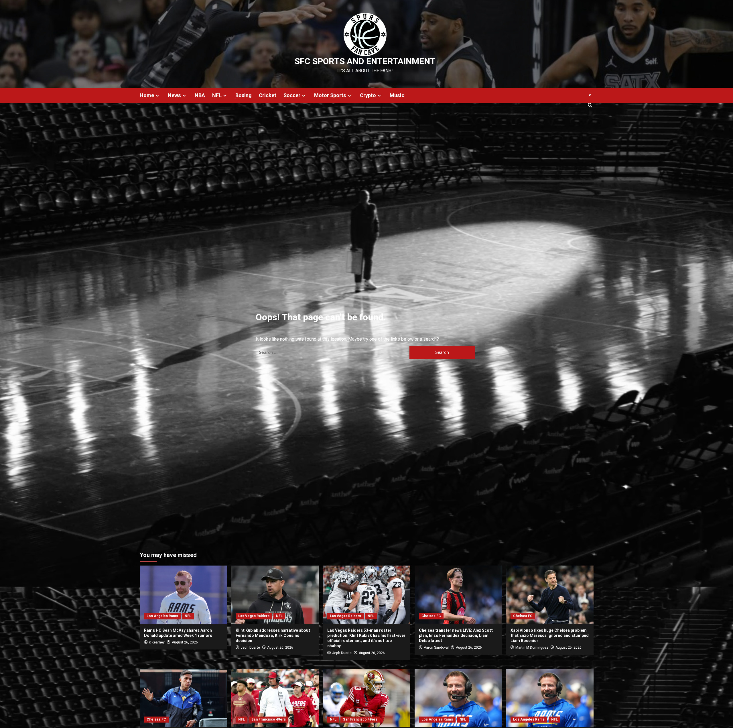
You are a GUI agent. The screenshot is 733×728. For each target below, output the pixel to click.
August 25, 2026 (568, 647)
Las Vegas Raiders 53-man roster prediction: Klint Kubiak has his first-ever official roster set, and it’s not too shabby (366, 638)
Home (147, 95)
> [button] (590, 94)
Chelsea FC (431, 616)
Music (397, 95)
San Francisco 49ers (268, 719)
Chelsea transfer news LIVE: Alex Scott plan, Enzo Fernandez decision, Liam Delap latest (456, 635)
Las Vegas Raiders (253, 616)
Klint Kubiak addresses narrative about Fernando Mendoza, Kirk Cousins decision (273, 635)
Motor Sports (330, 95)
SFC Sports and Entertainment (365, 61)
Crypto (368, 95)
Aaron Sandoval (436, 647)
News (174, 95)
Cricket (267, 95)
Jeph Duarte (250, 647)
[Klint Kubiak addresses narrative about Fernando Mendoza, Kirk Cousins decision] (275, 595)
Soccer (291, 95)
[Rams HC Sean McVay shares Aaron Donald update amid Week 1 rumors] (183, 595)
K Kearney (157, 642)
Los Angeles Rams (162, 616)
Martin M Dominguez (531, 647)
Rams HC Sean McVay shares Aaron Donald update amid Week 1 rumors (178, 633)
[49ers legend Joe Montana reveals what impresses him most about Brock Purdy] (366, 698)
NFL (217, 95)
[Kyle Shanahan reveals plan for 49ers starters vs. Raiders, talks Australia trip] (275, 698)
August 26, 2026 (185, 642)
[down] (157, 95)
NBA (200, 95)
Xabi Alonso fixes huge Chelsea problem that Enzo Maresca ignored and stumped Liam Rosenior (550, 635)
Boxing (243, 95)
